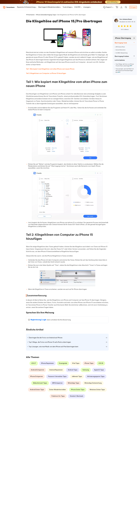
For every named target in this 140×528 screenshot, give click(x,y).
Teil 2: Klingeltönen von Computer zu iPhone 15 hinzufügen (46, 73)
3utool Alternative (120, 50)
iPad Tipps (75, 363)
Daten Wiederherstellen (57, 390)
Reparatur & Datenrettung (26, 7)
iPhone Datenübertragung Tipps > (46, 15)
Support (109, 7)
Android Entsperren (37, 370)
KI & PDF (77, 7)
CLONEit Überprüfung (121, 53)
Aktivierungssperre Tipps (95, 376)
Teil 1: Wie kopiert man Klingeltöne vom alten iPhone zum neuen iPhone (50, 69)
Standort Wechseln (76, 396)
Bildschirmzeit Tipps (40, 383)
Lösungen (86, 7)
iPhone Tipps (89, 363)
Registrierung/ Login (38, 320)
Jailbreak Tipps (77, 376)
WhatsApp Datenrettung (93, 383)
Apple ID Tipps (99, 370)
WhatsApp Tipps (73, 383)
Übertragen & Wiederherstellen (49, 7)
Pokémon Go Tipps (58, 396)
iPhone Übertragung (123, 38)
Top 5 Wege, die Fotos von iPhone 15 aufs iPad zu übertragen (125, 65)
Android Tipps (72, 370)
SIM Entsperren (57, 383)
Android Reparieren (56, 370)
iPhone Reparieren (47, 363)
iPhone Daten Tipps (77, 390)
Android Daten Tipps (37, 390)
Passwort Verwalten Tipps (57, 376)
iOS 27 (33, 363)
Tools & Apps (67, 7)
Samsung (86, 370)
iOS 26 (101, 363)
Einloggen (133, 7)
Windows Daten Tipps (97, 390)
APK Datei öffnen (120, 47)
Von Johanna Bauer (125, 19)
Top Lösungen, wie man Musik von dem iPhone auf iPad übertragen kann (125, 70)
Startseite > (31, 15)
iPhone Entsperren (36, 376)
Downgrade (63, 363)
